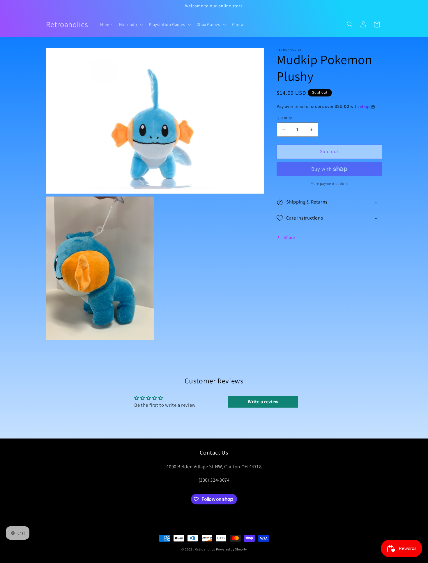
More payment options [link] (329, 183)
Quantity (284, 117)
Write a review (263, 402)
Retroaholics (205, 549)
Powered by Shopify (231, 549)
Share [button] (289, 237)
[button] (130, 24)
